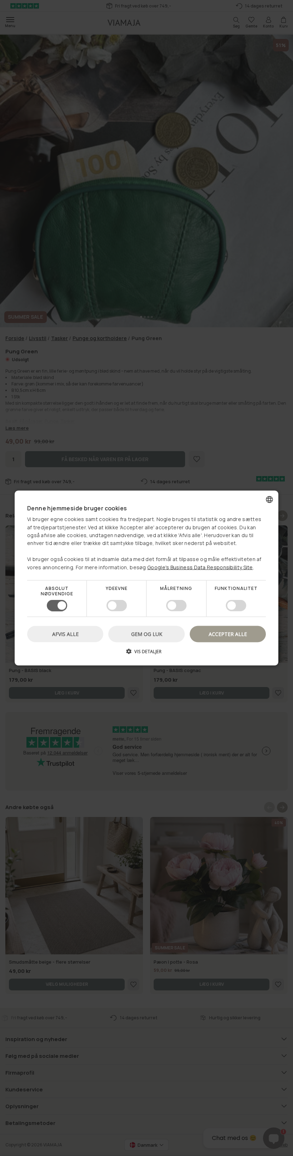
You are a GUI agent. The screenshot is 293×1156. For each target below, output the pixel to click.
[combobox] (269, 499)
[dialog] (146, 578)
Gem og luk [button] (146, 634)
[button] (146, 654)
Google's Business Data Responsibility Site (200, 567)
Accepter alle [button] (228, 634)
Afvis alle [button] (65, 634)
